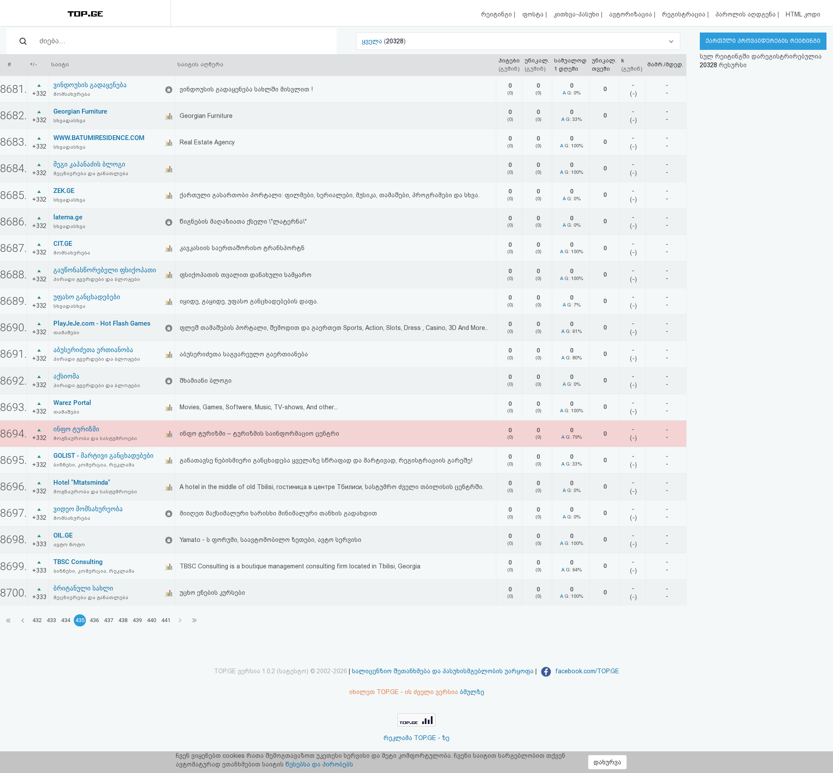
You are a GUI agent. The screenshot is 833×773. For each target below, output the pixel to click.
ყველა (373, 41)
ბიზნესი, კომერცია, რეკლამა (93, 465)
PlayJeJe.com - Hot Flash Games (102, 323)
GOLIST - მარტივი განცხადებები (103, 456)
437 (108, 620)
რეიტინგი (497, 14)
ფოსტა (533, 14)
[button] (518, 41)
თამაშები (66, 332)
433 (51, 620)
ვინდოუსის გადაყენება (90, 85)
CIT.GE (62, 244)
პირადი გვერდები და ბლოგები (96, 279)
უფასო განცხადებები (86, 297)
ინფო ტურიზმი (76, 429)
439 (137, 620)
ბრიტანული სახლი (83, 588)
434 (65, 620)
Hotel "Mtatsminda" (81, 482)
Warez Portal (72, 403)
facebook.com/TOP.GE (586, 671)
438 (123, 620)
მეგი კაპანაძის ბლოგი (89, 164)
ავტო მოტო (69, 544)
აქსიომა (66, 376)
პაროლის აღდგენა (746, 14)
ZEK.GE (63, 191)
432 (37, 620)
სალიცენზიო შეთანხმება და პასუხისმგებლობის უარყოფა (443, 671)
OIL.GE (62, 535)
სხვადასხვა (69, 120)
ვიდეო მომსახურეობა (88, 509)
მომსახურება (71, 94)
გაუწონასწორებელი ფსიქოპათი (104, 270)
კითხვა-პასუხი (577, 14)
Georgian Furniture (80, 111)
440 (151, 620)
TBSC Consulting (78, 562)
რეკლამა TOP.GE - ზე (416, 737)
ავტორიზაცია (631, 14)
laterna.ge (67, 217)
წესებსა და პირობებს (319, 764)
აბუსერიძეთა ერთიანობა (93, 350)
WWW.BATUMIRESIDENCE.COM (98, 138)
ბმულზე (472, 691)
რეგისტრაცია (684, 14)
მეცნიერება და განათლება (90, 173)
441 (166, 620)
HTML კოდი (803, 14)
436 (94, 620)
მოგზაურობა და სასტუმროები (95, 438)
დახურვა (607, 762)
